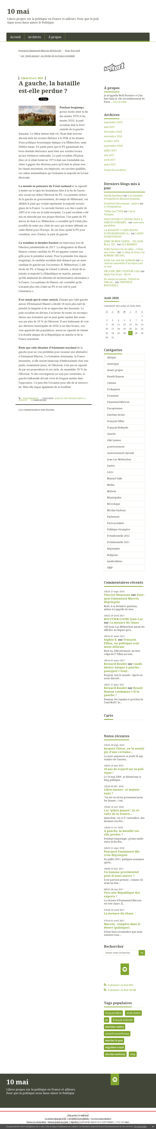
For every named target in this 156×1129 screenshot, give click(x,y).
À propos (54, 37)
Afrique (111, 357)
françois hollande (123, 1020)
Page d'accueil (72, 50)
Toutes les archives (115, 170)
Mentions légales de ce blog (58, 1122)
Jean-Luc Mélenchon (65, 398)
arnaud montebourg (117, 1033)
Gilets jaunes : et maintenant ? (122, 791)
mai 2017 (109, 155)
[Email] (125, 969)
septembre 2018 (113, 145)
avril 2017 (109, 159)
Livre (110, 472)
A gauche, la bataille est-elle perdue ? (49, 87)
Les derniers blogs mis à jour (55, 1119)
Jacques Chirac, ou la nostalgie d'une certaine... (124, 750)
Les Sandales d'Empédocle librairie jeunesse (123, 197)
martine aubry (114, 1026)
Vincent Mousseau (117, 595)
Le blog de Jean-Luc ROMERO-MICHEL (124, 254)
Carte (108, 715)
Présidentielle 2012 (118, 535)
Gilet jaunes (114, 440)
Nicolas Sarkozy (116, 510)
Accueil (15, 37)
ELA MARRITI (129, 244)
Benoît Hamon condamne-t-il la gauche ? (123, 691)
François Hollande (117, 427)
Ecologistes (113, 389)
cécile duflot (133, 1013)
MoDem (111, 491)
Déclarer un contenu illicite (36, 1122)
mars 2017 (110, 164)
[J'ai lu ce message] (153, 1126)
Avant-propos (115, 370)
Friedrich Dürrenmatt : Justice (121, 203)
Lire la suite (120, 101)
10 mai (18, 11)
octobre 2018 (111, 141)
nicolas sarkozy (115, 1054)
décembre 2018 (113, 131)
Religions (112, 555)
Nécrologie (113, 504)
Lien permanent (29, 398)
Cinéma (111, 383)
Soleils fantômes (113, 195)
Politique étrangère (118, 529)
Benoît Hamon (115, 376)
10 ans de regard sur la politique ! (124, 770)
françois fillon (113, 1013)
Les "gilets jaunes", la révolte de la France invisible (48, 55)
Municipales (114, 497)
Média (110, 485)
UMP (110, 567)
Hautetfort (85, 1115)
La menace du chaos (124, 622)
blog (127, 1122)
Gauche (111, 433)
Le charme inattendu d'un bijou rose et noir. (123, 263)
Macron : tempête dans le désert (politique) (122, 925)
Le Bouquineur (112, 206)
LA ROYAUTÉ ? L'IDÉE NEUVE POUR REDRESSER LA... (121, 231)
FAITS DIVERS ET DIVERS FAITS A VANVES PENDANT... (123, 221)
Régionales (113, 548)
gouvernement (115, 446)
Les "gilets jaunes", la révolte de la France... (122, 812)
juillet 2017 (110, 150)
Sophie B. (110, 639)
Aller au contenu (11, 2)
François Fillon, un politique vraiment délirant (122, 643)
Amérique (113, 364)
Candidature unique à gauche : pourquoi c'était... (123, 667)
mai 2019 (109, 127)
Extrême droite (116, 414)
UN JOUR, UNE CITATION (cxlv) (122, 271)
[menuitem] (15, 37)
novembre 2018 (113, 136)
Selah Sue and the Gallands (119, 260)
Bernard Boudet (115, 664)
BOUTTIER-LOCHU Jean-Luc (123, 619)
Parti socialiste (115, 523)
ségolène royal (114, 1047)
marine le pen (114, 1040)
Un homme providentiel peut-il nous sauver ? (121, 873)
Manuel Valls (114, 478)
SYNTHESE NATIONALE (118, 283)
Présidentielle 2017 (118, 542)
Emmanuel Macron (118, 402)
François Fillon (115, 421)
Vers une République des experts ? (122, 894)
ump (132, 1054)
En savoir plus (140, 1126)
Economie (113, 395)
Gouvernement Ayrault (120, 453)
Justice (111, 465)
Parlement (113, 516)
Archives (34, 37)
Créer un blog (72, 1115)
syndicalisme (114, 561)
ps (106, 1020)
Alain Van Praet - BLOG (117, 274)
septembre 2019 (113, 122)
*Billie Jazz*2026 (113, 211)
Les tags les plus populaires (101, 1119)
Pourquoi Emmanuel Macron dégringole (39, 50)
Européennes (114, 408)
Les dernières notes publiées (78, 1119)
